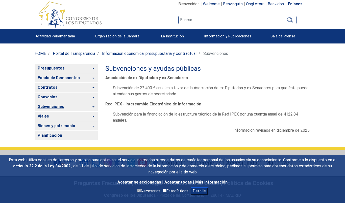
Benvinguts (233, 4)
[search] (237, 20)
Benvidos (276, 4)
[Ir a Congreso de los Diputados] (70, 15)
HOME (40, 53)
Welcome (211, 4)
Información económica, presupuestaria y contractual (149, 53)
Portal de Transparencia (74, 53)
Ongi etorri (255, 4)
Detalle (199, 191)
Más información (211, 182)
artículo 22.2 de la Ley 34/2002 (42, 166)
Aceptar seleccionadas (139, 182)
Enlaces (295, 4)
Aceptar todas (178, 182)
